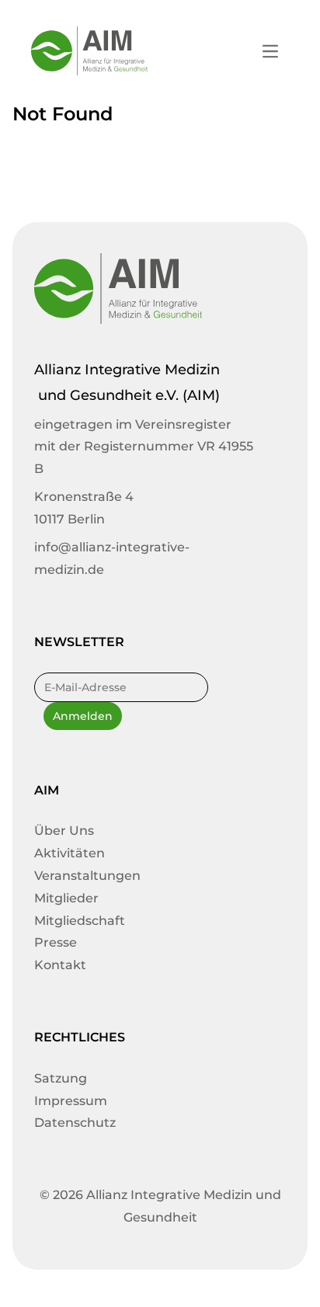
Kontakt (60, 965)
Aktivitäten (69, 853)
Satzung (60, 1078)
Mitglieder (66, 898)
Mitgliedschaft (79, 920)
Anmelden (83, 716)
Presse (55, 942)
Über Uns (64, 830)
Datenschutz (75, 1122)
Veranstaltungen (87, 875)
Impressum (70, 1100)
